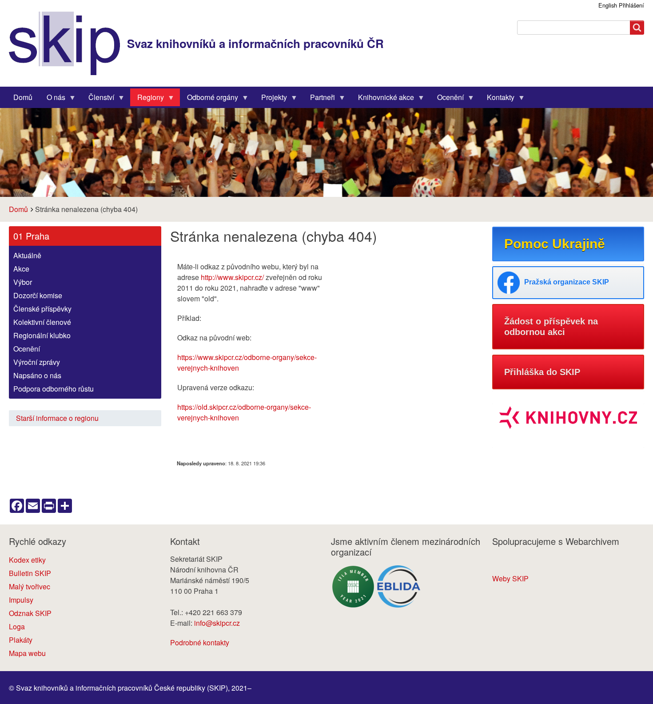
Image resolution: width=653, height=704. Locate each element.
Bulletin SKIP (30, 573)
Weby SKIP (510, 578)
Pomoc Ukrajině (554, 243)
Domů (18, 209)
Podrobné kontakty (199, 642)
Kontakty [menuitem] (497, 99)
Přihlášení (631, 5)
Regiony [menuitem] (147, 99)
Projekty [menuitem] (270, 99)
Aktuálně (27, 255)
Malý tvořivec (29, 586)
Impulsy (21, 600)
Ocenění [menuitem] (447, 99)
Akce (21, 269)
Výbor (22, 282)
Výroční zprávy (36, 362)
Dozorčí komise (37, 295)
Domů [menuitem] (22, 97)
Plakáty (20, 640)
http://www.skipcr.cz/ (232, 277)
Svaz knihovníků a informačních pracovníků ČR (255, 43)
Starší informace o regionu (57, 418)
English (607, 5)
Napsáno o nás (37, 375)
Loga (17, 626)
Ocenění (26, 349)
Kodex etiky (27, 560)
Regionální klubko (42, 335)
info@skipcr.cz (217, 623)
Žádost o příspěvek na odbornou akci (551, 326)
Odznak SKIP (30, 613)
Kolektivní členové (42, 322)
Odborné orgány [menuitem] (209, 99)
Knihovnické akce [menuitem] (382, 99)
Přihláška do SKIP (542, 372)
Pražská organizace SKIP (566, 282)
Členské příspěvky (42, 309)
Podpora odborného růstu (53, 389)
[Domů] (68, 43)
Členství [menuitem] (97, 99)
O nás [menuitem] (52, 99)
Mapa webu (27, 653)
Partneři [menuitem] (319, 99)
